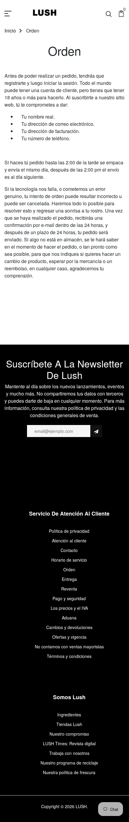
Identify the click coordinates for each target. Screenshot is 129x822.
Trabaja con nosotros (69, 753)
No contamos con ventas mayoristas (69, 647)
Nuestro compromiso (69, 734)
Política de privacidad (69, 531)
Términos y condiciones (69, 656)
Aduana (69, 618)
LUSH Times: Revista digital (69, 743)
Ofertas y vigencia (69, 637)
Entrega (69, 579)
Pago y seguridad (69, 598)
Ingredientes (69, 715)
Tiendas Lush (69, 724)
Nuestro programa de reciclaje (69, 763)
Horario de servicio (69, 560)
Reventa (69, 589)
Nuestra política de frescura (69, 772)
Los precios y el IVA (69, 608)
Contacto (69, 550)
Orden (69, 569)
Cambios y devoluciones (69, 627)
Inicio (10, 30)
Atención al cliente (69, 541)
